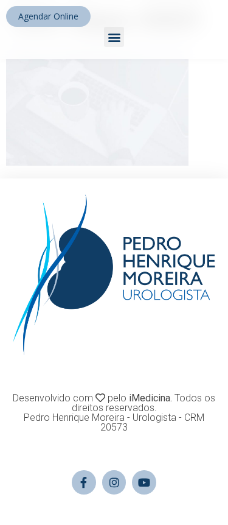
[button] (114, 37)
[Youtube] (144, 482)
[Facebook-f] (84, 482)
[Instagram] (114, 482)
